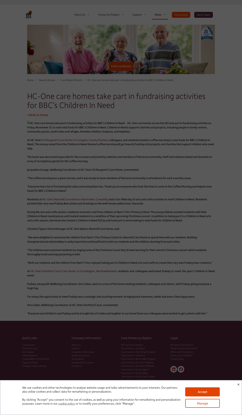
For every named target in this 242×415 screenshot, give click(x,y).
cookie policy (66, 403)
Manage (202, 403)
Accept (202, 392)
